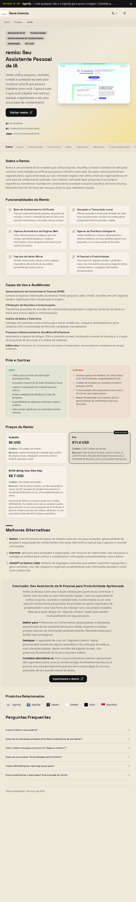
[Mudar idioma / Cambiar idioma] (114, 13)
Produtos (18, 22)
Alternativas (98, 147)
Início (7, 22)
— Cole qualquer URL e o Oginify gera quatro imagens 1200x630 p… (67, 3)
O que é (19, 147)
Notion (13, 538)
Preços (69, 147)
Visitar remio (19, 112)
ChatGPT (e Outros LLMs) (24, 563)
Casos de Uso (82, 147)
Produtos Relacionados (119, 147)
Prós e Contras (54, 147)
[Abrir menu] (124, 13)
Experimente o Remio (66, 679)
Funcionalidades (35, 147)
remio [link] (30, 22)
